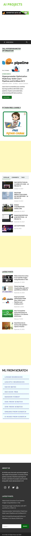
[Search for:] (15, 526)
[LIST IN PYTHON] (7, 226)
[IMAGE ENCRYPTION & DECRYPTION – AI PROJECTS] (7, 215)
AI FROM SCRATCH (6, 74)
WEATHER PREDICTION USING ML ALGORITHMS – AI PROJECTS (21, 195)
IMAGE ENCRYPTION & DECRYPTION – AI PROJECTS (21, 217)
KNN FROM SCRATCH (14, 402)
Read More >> (6, 97)
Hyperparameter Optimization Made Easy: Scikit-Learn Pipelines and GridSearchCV (14, 78)
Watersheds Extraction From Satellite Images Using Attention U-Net (21, 277)
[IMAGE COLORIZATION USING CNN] (7, 205)
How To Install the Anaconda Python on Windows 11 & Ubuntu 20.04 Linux (21, 313)
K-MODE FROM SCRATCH (15, 416)
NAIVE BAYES (10, 387)
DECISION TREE (11, 392)
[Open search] (26, 42)
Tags (22, 177)
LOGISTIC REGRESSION (15, 382)
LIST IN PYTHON (19, 226)
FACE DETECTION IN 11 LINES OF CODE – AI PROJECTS (21, 184)
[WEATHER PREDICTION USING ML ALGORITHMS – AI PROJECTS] (7, 193)
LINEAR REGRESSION (14, 377)
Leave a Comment (23, 83)
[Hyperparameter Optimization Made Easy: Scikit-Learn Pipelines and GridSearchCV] (15, 63)
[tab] (6, 177)
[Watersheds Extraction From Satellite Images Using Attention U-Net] (7, 276)
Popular (6, 177)
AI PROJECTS (12, 4)
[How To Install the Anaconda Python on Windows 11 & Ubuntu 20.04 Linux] (7, 311)
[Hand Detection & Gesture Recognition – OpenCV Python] (7, 323)
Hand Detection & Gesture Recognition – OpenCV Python (21, 324)
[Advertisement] (15, 28)
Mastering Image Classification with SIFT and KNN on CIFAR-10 (21, 288)
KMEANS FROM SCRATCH (15, 411)
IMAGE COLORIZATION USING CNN (19, 206)
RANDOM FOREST (12, 397)
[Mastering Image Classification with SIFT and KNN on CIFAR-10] (7, 286)
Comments (15, 177)
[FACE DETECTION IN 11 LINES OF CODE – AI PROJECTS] (7, 182)
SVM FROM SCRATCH (14, 407)
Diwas (16, 83)
